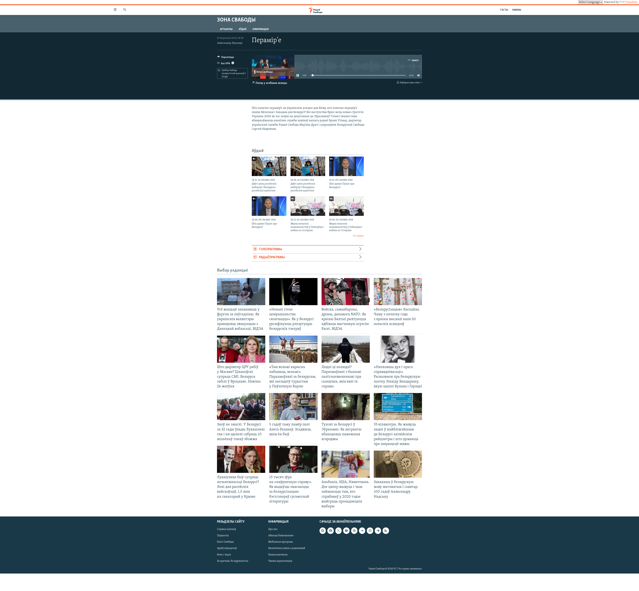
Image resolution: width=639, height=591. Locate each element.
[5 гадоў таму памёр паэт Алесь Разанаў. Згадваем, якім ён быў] (293, 406)
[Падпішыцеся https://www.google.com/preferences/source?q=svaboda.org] (323, 530)
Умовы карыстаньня (280, 561)
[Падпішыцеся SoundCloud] (362, 530)
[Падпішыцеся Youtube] (346, 530)
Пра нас (273, 529)
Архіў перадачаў (227, 548)
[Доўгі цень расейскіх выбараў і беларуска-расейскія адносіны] (269, 166)
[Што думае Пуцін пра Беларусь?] (346, 166)
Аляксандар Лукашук (230, 43)
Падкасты (223, 535)
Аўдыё (243, 29)
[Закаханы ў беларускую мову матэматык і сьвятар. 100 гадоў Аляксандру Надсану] (398, 464)
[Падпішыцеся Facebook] (330, 530)
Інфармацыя (261, 29)
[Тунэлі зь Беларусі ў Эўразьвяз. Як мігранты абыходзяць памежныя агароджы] (345, 406)
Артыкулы (226, 29)
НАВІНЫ (516, 10)
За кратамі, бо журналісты (232, 561)
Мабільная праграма (280, 542)
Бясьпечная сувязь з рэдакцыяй (286, 548)
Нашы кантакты (278, 554)
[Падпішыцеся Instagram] (370, 530)
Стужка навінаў (226, 529)
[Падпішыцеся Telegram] (378, 530)
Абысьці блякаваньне (281, 535)
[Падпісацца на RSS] (386, 530)
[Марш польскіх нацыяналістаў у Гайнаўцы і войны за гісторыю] (308, 206)
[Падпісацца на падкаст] (354, 530)
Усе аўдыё (358, 236)
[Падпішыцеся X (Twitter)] (338, 530)
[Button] (225, 58)
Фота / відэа (224, 554)
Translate (632, 2)
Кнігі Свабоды (225, 542)
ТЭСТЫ (504, 10)
